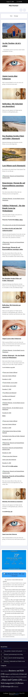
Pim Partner (13, 6)
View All (10, 511)
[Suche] (21, 10)
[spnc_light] (24, 10)
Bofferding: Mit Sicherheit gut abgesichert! (12, 501)
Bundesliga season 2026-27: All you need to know (14, 608)
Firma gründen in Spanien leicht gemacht (13, 651)
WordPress (17, 693)
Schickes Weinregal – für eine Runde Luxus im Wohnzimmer (13, 208)
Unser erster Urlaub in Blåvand (9, 375)
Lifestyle (24, 680)
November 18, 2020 (6, 399)
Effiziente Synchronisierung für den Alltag (13, 654)
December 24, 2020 (6, 452)
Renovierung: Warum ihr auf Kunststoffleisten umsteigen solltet (13, 185)
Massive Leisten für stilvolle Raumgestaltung (14, 658)
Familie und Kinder (12, 676)
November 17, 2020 (6, 389)
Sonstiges (8, 686)
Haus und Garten (12, 679)
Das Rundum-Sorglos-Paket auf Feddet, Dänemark (13, 436)
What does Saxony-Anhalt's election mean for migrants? (15, 589)
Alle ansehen (14, 466)
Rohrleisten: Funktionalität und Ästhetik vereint (14, 661)
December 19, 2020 (6, 439)
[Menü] (2, 10)
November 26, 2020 (6, 412)
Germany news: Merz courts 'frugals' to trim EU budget (15, 599)
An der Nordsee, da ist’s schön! (9, 386)
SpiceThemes (16, 694)
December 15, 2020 (6, 463)
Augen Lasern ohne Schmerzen (11, 338)
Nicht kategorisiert (9, 683)
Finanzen (19, 676)
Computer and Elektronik (12, 674)
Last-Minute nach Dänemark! (14, 166)
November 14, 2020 (6, 379)
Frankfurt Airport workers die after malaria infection (14, 629)
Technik (15, 686)
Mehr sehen (19, 219)
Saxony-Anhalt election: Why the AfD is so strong (14, 621)
